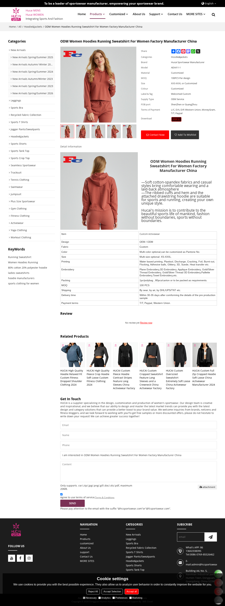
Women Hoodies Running (23, 262)
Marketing (137, 598)
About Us (139, 14)
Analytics (106, 598)
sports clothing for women (23, 283)
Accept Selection (112, 591)
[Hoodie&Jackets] (176, 119)
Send (72, 503)
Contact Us (175, 14)
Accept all (132, 591)
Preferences (121, 598)
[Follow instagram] (29, 558)
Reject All (93, 591)
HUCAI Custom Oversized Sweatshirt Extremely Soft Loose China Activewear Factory (178, 379)
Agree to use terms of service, (87, 497)
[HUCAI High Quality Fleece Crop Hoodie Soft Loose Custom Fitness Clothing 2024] (99, 355)
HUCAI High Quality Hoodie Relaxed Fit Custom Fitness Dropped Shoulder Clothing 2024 (71, 377)
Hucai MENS (33, 10)
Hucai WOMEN (35, 14)
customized (117, 14)
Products (96, 14)
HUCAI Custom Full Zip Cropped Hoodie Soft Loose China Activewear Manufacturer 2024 (204, 377)
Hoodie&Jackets (33, 26)
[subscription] (210, 537)
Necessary (91, 598)
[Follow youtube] (11, 558)
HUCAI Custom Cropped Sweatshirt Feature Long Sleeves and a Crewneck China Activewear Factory (151, 379)
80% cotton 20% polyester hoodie (27, 267)
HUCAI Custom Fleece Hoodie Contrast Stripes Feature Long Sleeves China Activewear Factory (124, 379)
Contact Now (157, 134)
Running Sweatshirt (19, 257)
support (154, 14)
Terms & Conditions (104, 497)
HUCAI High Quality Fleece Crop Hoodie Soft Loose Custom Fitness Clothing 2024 (98, 377)
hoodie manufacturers (21, 278)
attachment (209, 487)
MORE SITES (194, 14)
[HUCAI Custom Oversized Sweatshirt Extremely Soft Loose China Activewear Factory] (178, 355)
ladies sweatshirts (18, 273)
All (19, 26)
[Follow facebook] (20, 558)
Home (82, 14)
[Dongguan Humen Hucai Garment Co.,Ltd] (16, 14)
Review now (146, 322)
